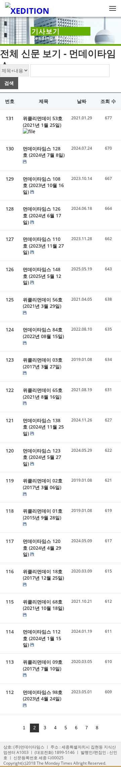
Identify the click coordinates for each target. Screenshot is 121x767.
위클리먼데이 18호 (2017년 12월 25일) (43, 574)
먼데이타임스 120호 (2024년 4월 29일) (42, 547)
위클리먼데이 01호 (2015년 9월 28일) (43, 514)
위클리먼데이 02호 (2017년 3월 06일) (43, 483)
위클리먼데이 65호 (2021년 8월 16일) (43, 393)
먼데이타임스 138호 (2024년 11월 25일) (43, 427)
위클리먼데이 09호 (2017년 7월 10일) (43, 665)
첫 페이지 (14, 728)
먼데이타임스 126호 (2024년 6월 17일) (42, 215)
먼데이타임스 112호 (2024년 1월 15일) (42, 638)
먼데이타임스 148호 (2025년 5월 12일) (42, 276)
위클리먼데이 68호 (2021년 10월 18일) (43, 605)
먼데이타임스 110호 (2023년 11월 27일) (43, 245)
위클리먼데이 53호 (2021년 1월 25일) (43, 121)
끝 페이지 (106, 728)
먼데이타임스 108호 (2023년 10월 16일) (43, 185)
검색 (9, 83)
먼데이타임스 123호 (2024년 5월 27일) (42, 457)
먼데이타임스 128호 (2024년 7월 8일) (44, 151)
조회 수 (108, 101)
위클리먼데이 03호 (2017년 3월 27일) (43, 363)
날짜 (81, 101)
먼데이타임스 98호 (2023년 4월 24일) (43, 695)
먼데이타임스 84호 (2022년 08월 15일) (43, 332)
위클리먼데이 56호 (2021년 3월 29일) (43, 302)
